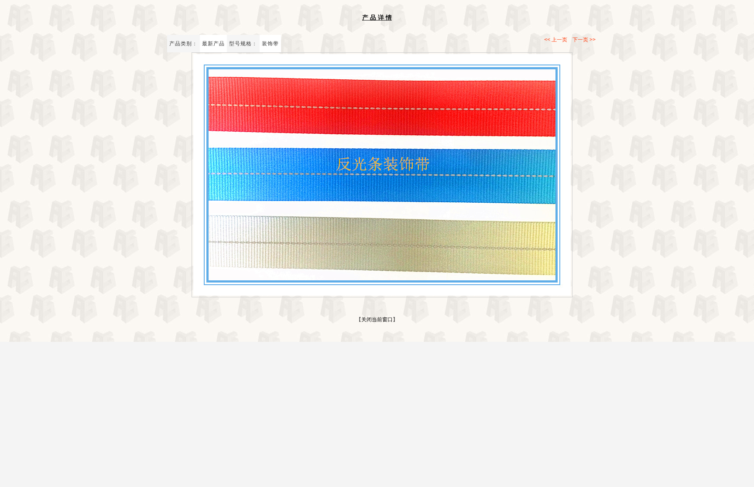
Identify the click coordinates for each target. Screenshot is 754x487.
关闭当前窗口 (377, 320)
